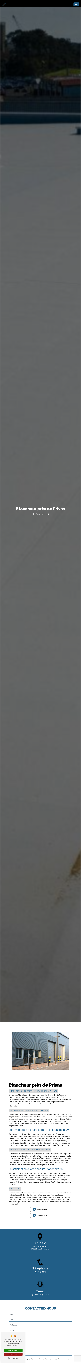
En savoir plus (42, 1215)
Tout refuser (13, 1354)
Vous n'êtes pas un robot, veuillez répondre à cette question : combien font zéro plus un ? (39, 1360)
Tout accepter (13, 1350)
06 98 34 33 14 (40, 1272)
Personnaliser (13, 1358)
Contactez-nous (42, 1209)
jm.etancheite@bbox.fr (40, 1295)
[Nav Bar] (76, 4)
